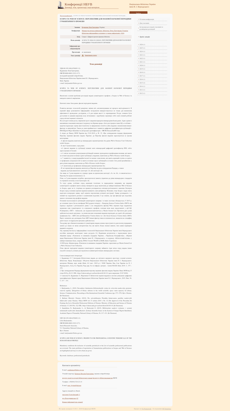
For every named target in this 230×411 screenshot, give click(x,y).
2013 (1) (142, 90)
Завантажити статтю (91, 55)
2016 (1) (142, 79)
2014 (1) (142, 86)
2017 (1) (142, 76)
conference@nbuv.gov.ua (75, 370)
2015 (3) (142, 83)
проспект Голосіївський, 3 (71, 394)
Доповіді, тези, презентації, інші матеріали (82, 7)
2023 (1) (142, 55)
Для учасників (144, 23)
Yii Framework (146, 409)
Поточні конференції (66, 16)
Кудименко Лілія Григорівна (90, 27)
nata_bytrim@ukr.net (74, 385)
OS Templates (166, 409)
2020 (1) (142, 65)
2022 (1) (142, 58)
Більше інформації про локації (72, 402)
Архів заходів (145, 36)
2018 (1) (142, 72)
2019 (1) (142, 69)
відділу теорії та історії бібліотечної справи (77, 378)
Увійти (138, 13)
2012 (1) (142, 93)
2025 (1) (142, 48)
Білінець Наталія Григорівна (84, 374)
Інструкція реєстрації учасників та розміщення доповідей (151, 28)
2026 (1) (142, 44)
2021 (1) (142, 62)
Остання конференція (147, 19)
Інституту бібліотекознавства (103, 378)
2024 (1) (142, 51)
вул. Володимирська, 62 (70, 398)
